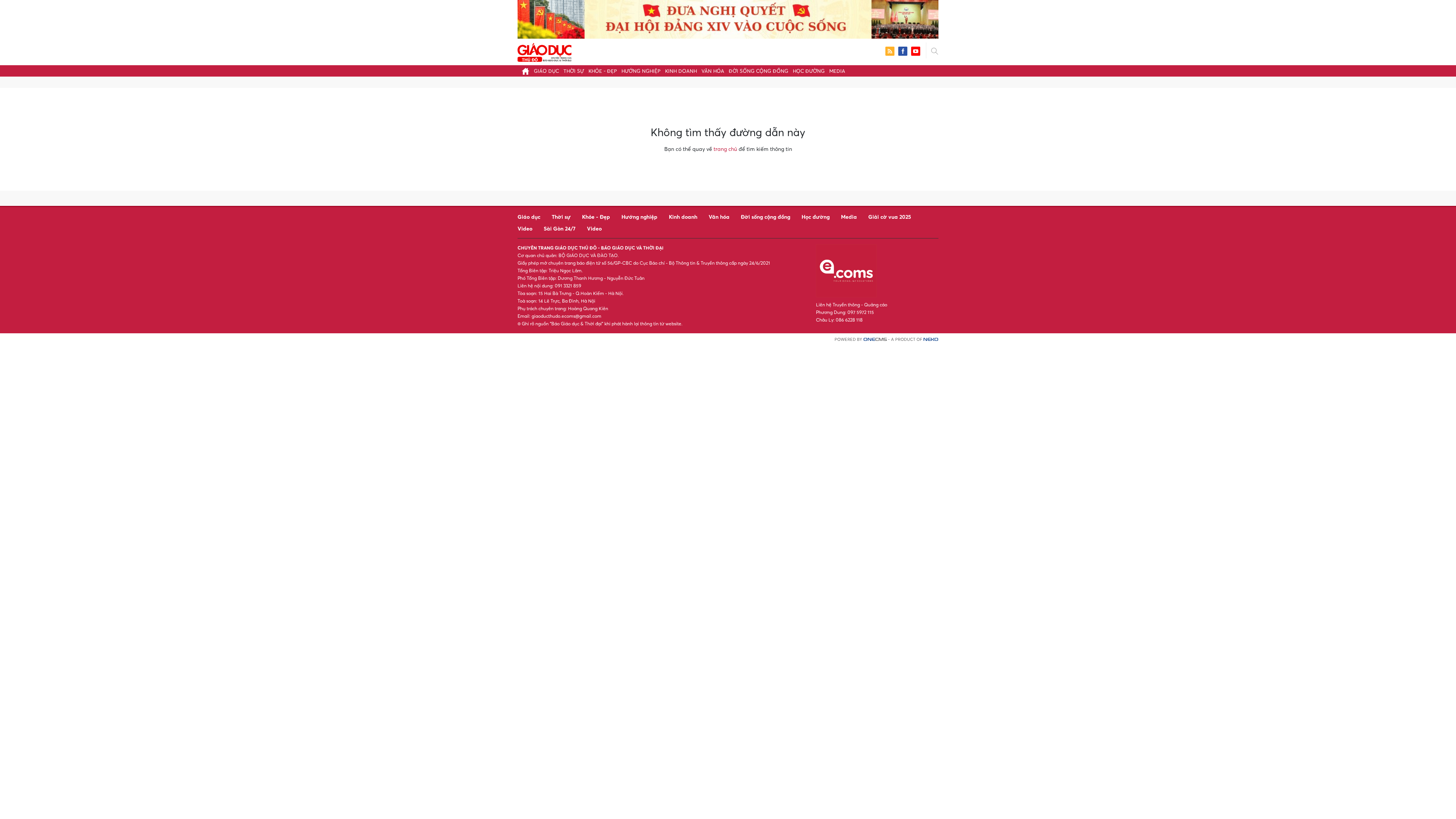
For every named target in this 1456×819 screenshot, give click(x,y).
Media (837, 71)
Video (525, 228)
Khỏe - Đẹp (602, 71)
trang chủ (725, 149)
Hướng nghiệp (641, 71)
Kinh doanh (681, 71)
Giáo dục (546, 71)
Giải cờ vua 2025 (889, 216)
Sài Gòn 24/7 (560, 228)
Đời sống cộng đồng (758, 71)
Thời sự (573, 71)
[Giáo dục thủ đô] (544, 51)
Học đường (809, 71)
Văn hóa (712, 71)
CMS (875, 339)
